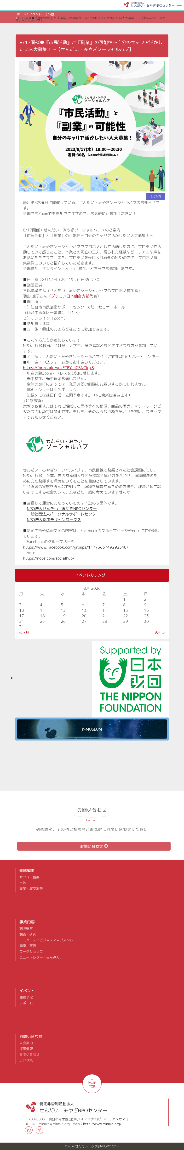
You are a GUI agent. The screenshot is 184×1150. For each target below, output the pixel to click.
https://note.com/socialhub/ (49, 558)
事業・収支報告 (31, 889)
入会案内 (26, 1043)
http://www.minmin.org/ (102, 1124)
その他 (49, 14)
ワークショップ (31, 952)
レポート (26, 1003)
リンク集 (26, 1060)
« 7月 (24, 632)
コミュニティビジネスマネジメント (46, 940)
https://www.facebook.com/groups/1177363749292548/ (75, 547)
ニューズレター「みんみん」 (41, 957)
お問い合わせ (91, 846)
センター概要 (29, 877)
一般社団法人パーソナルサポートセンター (63, 514)
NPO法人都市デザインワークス (54, 519)
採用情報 (26, 1049)
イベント (35, 14)
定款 (22, 883)
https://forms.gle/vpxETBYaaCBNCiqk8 (58, 367)
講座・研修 (27, 946)
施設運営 (26, 929)
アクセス (118, 1119)
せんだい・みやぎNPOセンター (73, 1106)
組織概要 (27, 870)
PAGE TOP (92, 1084)
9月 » (160, 632)
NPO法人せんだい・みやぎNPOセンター (62, 508)
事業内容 (27, 922)
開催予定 (26, 997)
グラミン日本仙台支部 (70, 296)
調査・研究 (27, 934)
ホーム (21, 14)
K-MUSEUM (92, 729)
